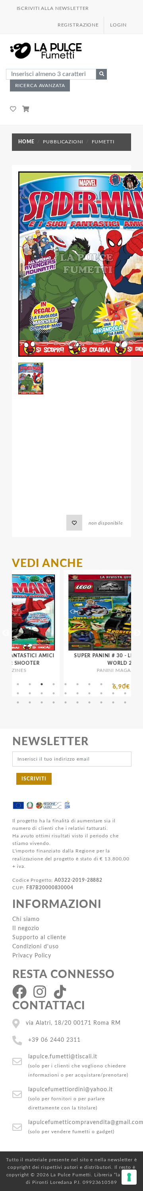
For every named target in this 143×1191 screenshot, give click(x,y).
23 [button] (42, 702)
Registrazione (78, 25)
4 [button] (54, 684)
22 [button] (30, 702)
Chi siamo (26, 919)
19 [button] (113, 693)
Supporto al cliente (39, 937)
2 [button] (30, 684)
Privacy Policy (31, 956)
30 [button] (125, 702)
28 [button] (101, 702)
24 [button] (54, 702)
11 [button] (18, 693)
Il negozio (25, 928)
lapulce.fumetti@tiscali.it (62, 1057)
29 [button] (113, 702)
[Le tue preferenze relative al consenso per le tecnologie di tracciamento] (129, 1177)
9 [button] (113, 684)
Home (26, 141)
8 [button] (101, 684)
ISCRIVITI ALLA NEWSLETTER (53, 8)
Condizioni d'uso (35, 946)
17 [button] (89, 693)
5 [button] (66, 684)
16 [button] (77, 693)
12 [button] (30, 693)
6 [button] (77, 684)
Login (118, 25)
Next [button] (137, 633)
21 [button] (18, 702)
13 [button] (42, 693)
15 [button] (66, 693)
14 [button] (54, 693)
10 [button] (125, 684)
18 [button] (101, 693)
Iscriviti (33, 778)
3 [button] (42, 684)
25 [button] (66, 702)
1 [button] (18, 684)
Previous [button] (6, 633)
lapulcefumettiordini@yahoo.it (70, 1089)
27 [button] (89, 702)
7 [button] (89, 684)
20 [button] (125, 693)
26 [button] (77, 702)
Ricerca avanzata (40, 85)
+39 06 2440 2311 (54, 1040)
